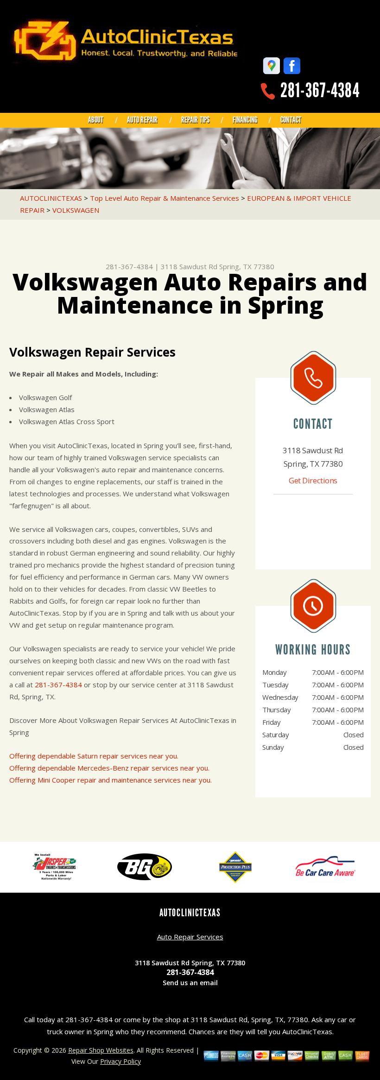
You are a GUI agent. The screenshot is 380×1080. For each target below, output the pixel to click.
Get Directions (313, 480)
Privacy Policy (120, 1061)
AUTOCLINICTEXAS (51, 198)
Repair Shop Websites (100, 1050)
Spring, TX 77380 (246, 266)
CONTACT (290, 120)
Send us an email (190, 982)
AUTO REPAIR (142, 120)
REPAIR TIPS (195, 120)
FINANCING (245, 120)
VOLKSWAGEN (75, 210)
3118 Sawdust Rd (189, 266)
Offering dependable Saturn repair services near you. (93, 755)
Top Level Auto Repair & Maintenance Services (164, 198)
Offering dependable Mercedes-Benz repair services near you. (109, 767)
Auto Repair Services (190, 936)
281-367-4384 (320, 90)
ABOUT (96, 120)
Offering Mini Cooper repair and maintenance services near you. (110, 779)
